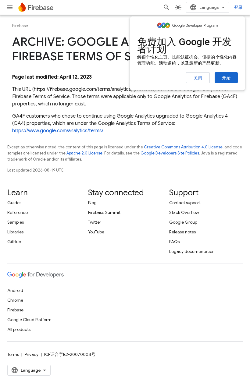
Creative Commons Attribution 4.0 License (183, 147)
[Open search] (166, 7)
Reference (17, 212)
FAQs (174, 241)
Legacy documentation (192, 251)
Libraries (15, 232)
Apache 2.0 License (84, 153)
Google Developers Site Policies (170, 153)
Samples (15, 222)
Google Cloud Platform (29, 319)
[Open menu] (10, 7)
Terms (13, 354)
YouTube (96, 232)
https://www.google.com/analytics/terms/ (57, 131)
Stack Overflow (184, 212)
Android (15, 290)
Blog (92, 202)
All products (18, 329)
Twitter (94, 222)
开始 (226, 77)
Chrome (15, 300)
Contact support (185, 202)
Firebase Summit (104, 212)
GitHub (14, 241)
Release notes (182, 232)
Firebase (20, 25)
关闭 (198, 78)
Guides (14, 202)
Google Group (183, 222)
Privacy (31, 354)
